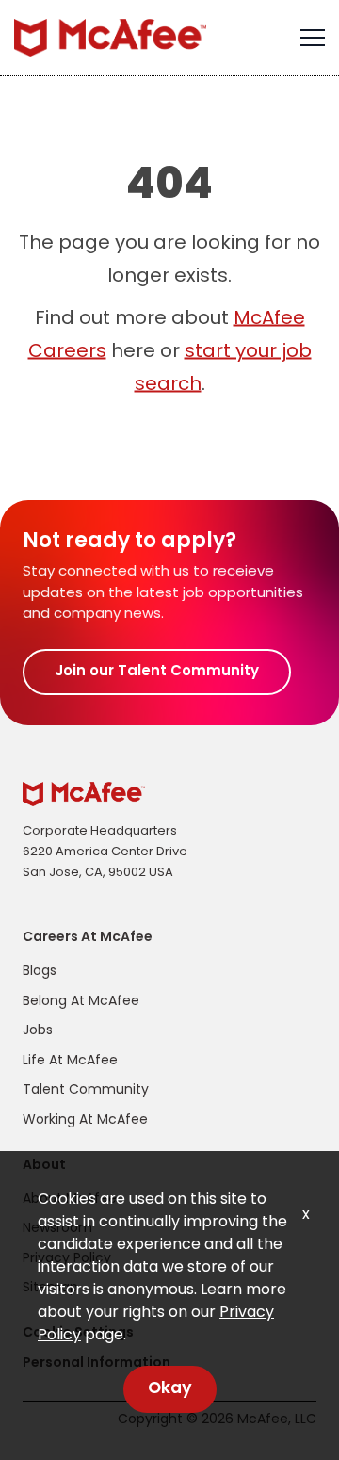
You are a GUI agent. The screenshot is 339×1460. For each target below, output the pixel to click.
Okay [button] (170, 1389)
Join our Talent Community (157, 672)
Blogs (39, 971)
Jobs (38, 1031)
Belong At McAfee (81, 1002)
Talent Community (86, 1090)
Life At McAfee (70, 1061)
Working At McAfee (85, 1120)
